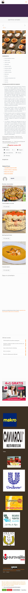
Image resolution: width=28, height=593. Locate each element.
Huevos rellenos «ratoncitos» (10, 169)
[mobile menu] (26, 2)
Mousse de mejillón (8, 173)
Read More (23, 590)
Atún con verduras (6, 351)
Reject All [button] (9, 589)
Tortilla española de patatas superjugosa (11, 340)
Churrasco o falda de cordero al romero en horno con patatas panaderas (13, 344)
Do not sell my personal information (12, 587)
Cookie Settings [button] (16, 589)
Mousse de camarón (8, 171)
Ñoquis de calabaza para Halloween (10, 354)
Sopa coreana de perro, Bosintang (10, 348)
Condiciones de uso (7, 568)
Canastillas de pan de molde (10, 167)
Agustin (12, 178)
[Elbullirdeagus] (3, 2)
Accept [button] (4, 589)
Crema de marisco (6, 266)
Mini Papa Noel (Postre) (7, 235)
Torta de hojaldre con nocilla (8, 203)
